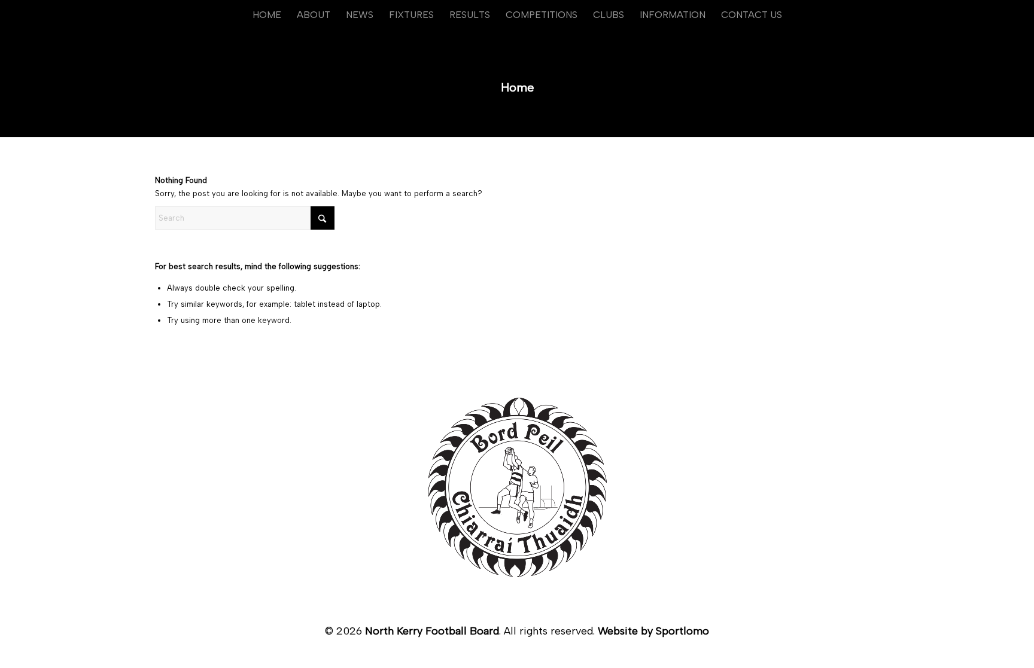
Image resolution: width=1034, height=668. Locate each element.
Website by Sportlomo (653, 631)
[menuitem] (267, 15)
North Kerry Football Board (432, 631)
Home (517, 87)
